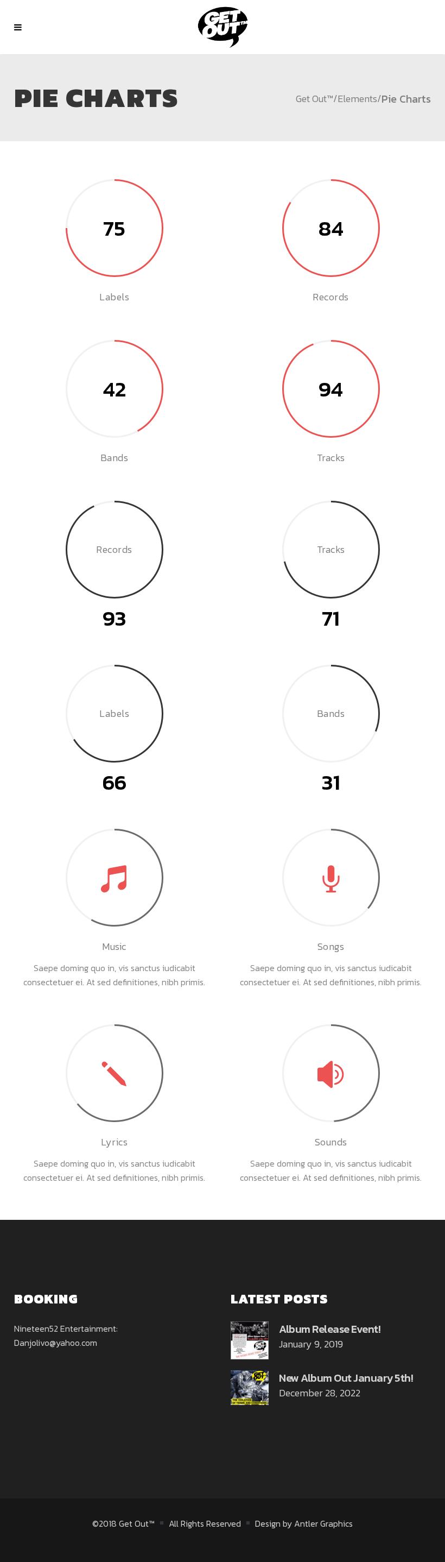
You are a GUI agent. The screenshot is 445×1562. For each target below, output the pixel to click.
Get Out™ (314, 99)
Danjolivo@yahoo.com (55, 1342)
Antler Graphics (323, 1523)
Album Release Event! (329, 1329)
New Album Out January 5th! (346, 1378)
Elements (357, 99)
